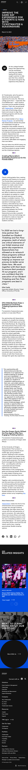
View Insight (6, 600)
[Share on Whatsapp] (15, 536)
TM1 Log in (5, 719)
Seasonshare (9, 108)
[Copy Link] (19, 536)
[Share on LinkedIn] (11, 536)
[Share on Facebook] (3, 536)
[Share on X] (7, 536)
